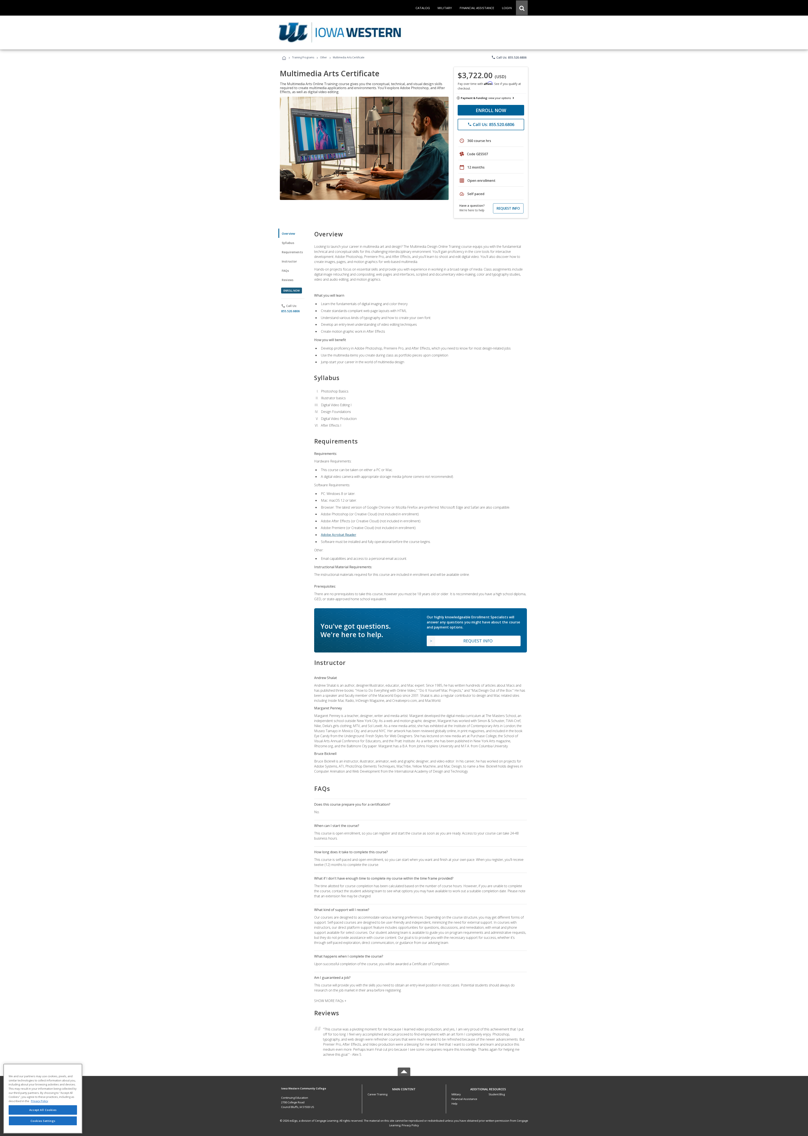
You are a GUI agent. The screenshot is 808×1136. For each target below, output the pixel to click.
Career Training (377, 1094)
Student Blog (497, 1094)
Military (456, 1094)
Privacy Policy (410, 1125)
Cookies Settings (43, 1121)
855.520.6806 (290, 311)
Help (454, 1103)
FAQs (285, 271)
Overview (288, 234)
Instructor (289, 261)
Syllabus (288, 243)
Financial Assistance (464, 1099)
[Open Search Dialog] (522, 7)
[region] (42, 1098)
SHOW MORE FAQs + (330, 1000)
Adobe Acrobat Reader (338, 534)
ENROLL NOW (491, 110)
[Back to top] (404, 1088)
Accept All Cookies (43, 1110)
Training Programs (303, 57)
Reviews (287, 280)
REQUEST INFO (508, 208)
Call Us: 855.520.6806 (508, 57)
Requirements (292, 252)
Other (323, 57)
